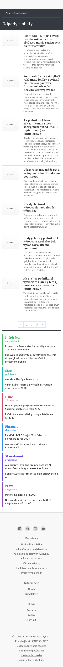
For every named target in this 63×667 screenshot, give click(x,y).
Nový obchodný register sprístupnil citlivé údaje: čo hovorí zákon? (28, 502)
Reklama (31, 610)
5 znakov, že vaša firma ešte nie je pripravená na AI (31, 475)
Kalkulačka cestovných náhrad (31, 549)
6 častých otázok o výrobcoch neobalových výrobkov (39, 207)
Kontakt (31, 619)
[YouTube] (43, 528)
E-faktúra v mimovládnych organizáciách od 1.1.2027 (29, 416)
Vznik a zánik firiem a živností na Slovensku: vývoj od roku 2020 (29, 386)
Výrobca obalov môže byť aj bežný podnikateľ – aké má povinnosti (42, 173)
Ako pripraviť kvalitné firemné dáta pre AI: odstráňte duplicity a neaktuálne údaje (28, 467)
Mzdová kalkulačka (31, 544)
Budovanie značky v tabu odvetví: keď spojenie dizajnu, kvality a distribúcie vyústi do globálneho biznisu (30, 358)
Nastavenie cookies (31, 655)
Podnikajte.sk (22, 641)
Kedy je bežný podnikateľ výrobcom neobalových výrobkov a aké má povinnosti (40, 243)
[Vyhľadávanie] (59, 4)
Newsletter (31, 594)
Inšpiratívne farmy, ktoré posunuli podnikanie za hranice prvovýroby (30, 348)
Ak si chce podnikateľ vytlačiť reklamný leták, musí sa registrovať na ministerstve (40, 283)
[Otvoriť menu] (4, 4)
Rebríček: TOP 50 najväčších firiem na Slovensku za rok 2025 (26, 437)
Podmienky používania (31, 650)
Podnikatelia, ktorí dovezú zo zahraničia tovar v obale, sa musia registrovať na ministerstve (41, 40)
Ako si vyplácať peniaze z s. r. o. (22, 379)
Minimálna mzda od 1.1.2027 (21, 494)
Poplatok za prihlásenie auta (31, 568)
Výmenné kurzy (31, 563)
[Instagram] (35, 528)
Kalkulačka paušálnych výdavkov (31, 553)
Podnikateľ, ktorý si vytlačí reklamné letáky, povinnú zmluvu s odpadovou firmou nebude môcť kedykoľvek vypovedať (41, 83)
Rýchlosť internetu (31, 558)
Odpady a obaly (20, 13)
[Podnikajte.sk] (31, 4)
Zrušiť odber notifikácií (31, 660)
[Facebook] (27, 528)
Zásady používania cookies (31, 646)
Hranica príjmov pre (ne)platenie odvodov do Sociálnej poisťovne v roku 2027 (29, 407)
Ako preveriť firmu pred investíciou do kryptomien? (26, 446)
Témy (8, 13)
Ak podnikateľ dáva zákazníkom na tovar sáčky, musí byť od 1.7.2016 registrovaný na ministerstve (40, 126)
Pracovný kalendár (31, 572)
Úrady (31, 589)
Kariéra (32, 615)
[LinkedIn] (19, 528)
